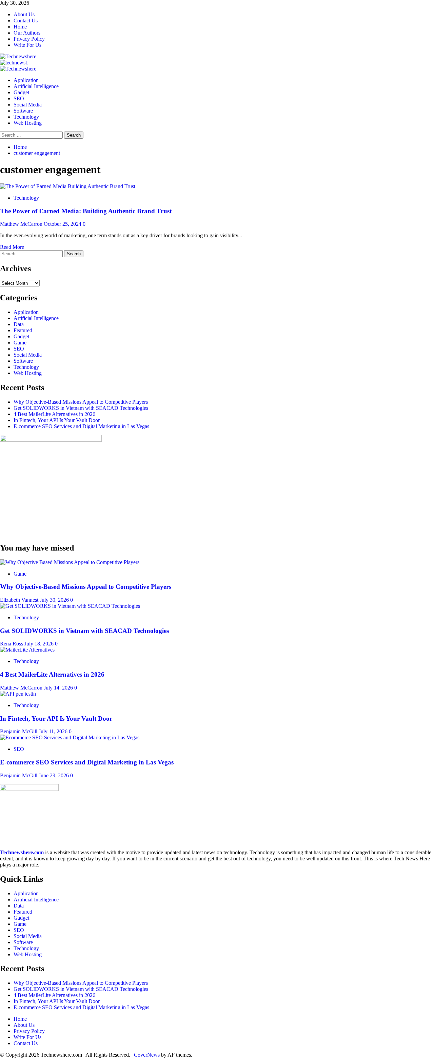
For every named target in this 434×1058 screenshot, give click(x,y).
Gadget (21, 92)
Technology (26, 117)
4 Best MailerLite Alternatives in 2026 (54, 414)
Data (19, 324)
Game (20, 342)
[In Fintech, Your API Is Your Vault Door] (18, 694)
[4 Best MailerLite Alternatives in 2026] (27, 650)
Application (26, 80)
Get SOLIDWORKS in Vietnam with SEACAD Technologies (81, 408)
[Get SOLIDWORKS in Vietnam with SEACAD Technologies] (70, 606)
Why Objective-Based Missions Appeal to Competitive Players (81, 402)
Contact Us (26, 20)
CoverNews (147, 1055)
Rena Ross (12, 643)
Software (23, 111)
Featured (23, 330)
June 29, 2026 (54, 775)
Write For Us (27, 45)
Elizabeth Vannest (20, 600)
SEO (19, 98)
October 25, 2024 (63, 224)
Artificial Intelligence (36, 86)
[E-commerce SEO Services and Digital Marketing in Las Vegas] (69, 737)
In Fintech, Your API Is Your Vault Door (57, 420)
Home (20, 26)
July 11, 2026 (54, 731)
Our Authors (27, 33)
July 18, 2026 (39, 643)
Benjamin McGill (19, 731)
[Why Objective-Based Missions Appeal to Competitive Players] (69, 562)
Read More (12, 247)
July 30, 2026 (55, 600)
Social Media (28, 104)
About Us (24, 14)
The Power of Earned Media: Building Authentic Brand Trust (86, 211)
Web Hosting (28, 123)
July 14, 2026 (59, 688)
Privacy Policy (29, 39)
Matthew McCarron (22, 224)
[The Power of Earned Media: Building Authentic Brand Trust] (67, 186)
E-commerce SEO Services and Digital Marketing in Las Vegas (81, 426)
